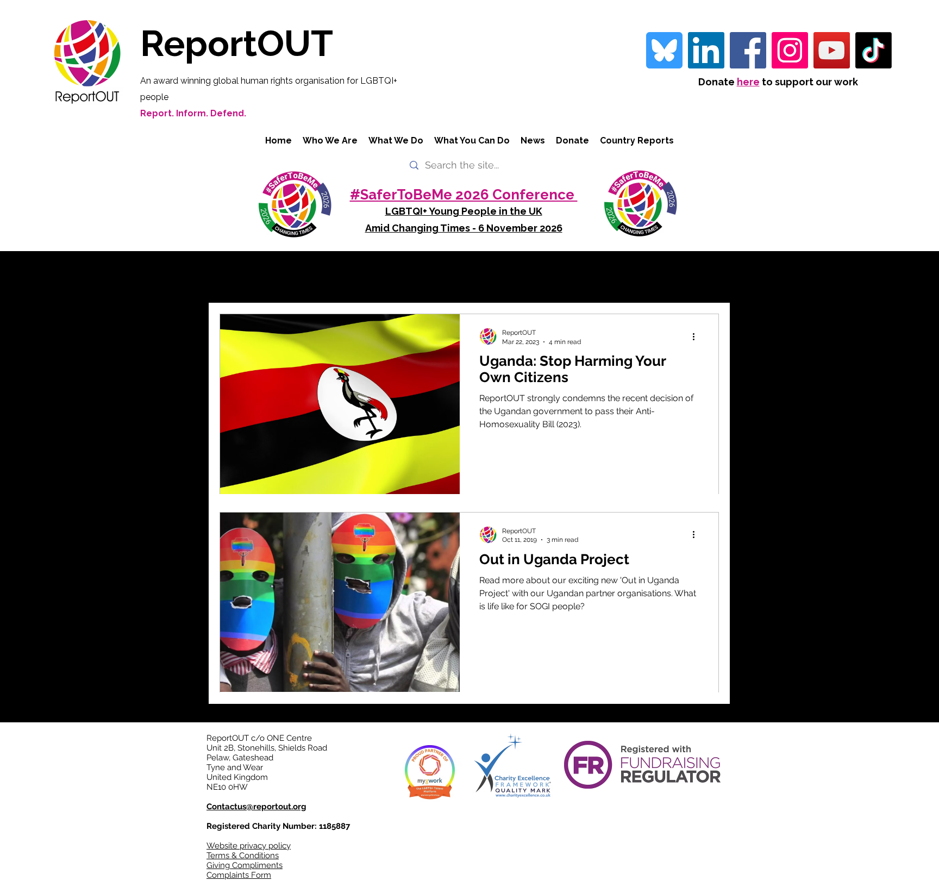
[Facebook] (748, 50)
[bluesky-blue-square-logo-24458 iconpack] (664, 50)
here (748, 82)
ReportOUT (236, 43)
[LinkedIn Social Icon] (706, 50)
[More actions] (697, 336)
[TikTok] (873, 50)
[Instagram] (790, 50)
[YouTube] (831, 50)
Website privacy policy (248, 846)
